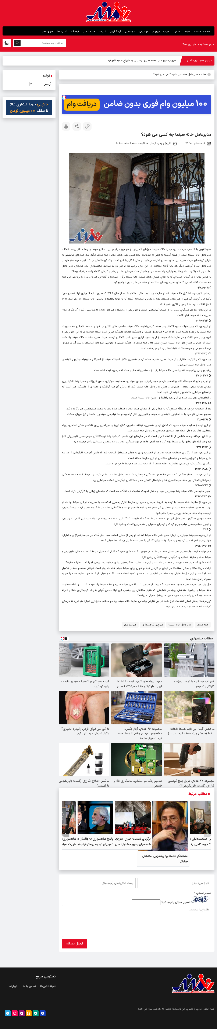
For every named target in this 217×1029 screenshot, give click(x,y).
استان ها (62, 31)
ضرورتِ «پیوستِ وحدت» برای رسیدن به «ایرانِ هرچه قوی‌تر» (142, 60)
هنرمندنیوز (205, 249)
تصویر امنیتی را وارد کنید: (175, 902)
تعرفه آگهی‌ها (48, 986)
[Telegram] (8, 1013)
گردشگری (115, 31)
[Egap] (22, 1013)
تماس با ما (29, 986)
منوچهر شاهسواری (152, 625)
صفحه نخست (202, 31)
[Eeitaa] (29, 1013)
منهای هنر (47, 31)
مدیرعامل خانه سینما (179, 625)
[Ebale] (36, 1013)
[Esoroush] (43, 1013)
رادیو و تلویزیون (162, 31)
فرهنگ (75, 31)
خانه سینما (203, 625)
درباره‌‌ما (12, 986)
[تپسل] (64, 97)
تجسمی (130, 31)
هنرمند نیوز (130, 625)
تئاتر (177, 31)
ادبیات (102, 31)
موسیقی (143, 31)
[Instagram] (15, 1013)
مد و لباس (89, 31)
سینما (187, 31)
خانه (203, 74)
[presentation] (207, 833)
